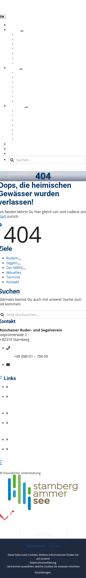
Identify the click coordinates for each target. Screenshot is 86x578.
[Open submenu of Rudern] (21, 30)
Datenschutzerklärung (43, 562)
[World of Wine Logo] (43, 529)
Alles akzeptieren (36, 546)
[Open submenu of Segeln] (20, 69)
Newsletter (23, 417)
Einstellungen (43, 572)
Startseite (22, 391)
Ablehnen (54, 546)
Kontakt (20, 404)
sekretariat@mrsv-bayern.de (37, 369)
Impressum (23, 431)
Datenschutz (24, 444)
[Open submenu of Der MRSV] (26, 107)
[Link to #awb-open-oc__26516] (4, 169)
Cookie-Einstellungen (31, 453)
